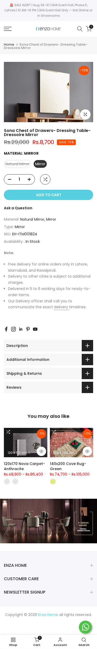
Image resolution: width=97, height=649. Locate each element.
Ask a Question (18, 208)
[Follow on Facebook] (6, 329)
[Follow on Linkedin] (20, 329)
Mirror (20, 226)
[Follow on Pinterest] (28, 329)
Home (9, 44)
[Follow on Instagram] (13, 329)
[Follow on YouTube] (35, 329)
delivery (61, 307)
